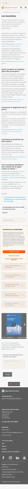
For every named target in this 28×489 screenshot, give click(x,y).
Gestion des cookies (14, 255)
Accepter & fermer (14, 251)
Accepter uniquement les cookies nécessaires (14, 259)
